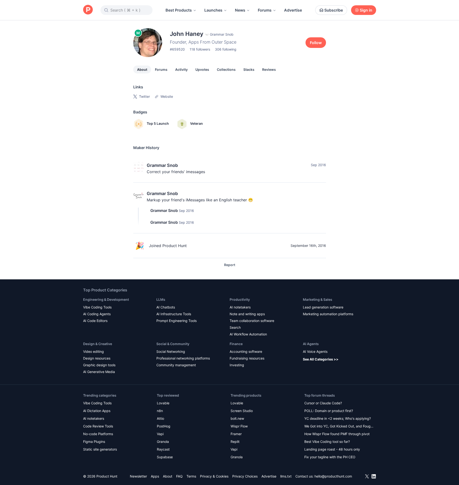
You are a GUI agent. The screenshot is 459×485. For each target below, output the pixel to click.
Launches (213, 10)
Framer (236, 434)
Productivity (240, 299)
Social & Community (172, 344)
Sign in (366, 10)
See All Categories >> (321, 359)
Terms (191, 476)
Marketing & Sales (317, 299)
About (142, 69)
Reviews (269, 69)
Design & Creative (97, 344)
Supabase (165, 457)
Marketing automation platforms (328, 314)
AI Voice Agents (315, 351)
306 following (225, 49)
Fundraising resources (247, 358)
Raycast (163, 449)
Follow (316, 42)
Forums (265, 10)
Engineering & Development (106, 299)
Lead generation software (323, 307)
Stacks (248, 69)
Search (235, 327)
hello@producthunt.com (333, 476)
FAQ (179, 476)
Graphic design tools (99, 365)
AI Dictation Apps (96, 411)
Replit (235, 441)
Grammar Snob (162, 165)
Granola (163, 441)
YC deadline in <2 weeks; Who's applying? (337, 418)
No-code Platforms (98, 434)
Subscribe (333, 10)
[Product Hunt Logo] (88, 10)
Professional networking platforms (183, 358)
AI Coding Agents (97, 314)
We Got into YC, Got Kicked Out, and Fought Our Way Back (339, 426)
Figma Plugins (94, 441)
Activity (181, 69)
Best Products (179, 10)
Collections (226, 69)
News (240, 10)
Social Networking (170, 351)
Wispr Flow (239, 426)
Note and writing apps (247, 314)
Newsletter (138, 476)
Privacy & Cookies (214, 476)
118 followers (200, 49)
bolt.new (237, 418)
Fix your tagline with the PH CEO (329, 457)
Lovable (163, 403)
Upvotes (202, 69)
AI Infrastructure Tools (173, 314)
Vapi (160, 434)
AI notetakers (240, 307)
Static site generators (100, 449)
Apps (155, 476)
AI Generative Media (99, 372)
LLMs (160, 299)
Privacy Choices (245, 476)
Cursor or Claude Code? (323, 403)
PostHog (163, 426)
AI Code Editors (95, 321)
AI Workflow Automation (248, 334)
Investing (237, 365)
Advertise (293, 10)
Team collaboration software (252, 321)
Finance (236, 344)
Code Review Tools (98, 426)
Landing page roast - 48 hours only (332, 449)
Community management (176, 365)
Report (229, 265)
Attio (160, 418)
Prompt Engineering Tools (176, 321)
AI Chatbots (165, 307)
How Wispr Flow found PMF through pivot (337, 434)
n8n (160, 411)
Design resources (96, 358)
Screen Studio (242, 411)
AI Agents (311, 344)
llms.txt (286, 476)
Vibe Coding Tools (97, 307)
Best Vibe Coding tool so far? (327, 441)
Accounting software (246, 351)
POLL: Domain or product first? (328, 411)
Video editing (93, 351)
